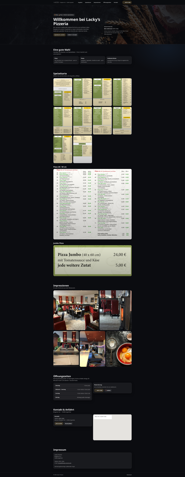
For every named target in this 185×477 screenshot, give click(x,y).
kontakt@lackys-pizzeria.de (64, 463)
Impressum (129, 474)
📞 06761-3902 (127, 2)
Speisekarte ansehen (59, 34)
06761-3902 (61, 418)
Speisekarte (88, 2)
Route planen (68, 423)
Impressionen (97, 2)
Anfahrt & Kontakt (72, 34)
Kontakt (116, 2)
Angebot (80, 2)
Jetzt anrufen (59, 423)
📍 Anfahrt (108, 390)
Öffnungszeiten (107, 2)
